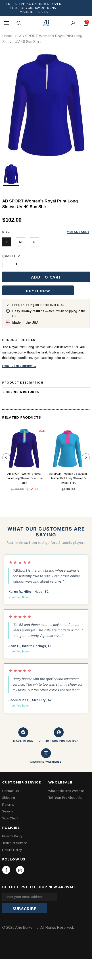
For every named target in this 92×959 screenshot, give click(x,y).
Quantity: (11, 256)
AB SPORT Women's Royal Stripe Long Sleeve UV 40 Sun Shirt (24, 478)
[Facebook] (6, 870)
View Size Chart (78, 231)
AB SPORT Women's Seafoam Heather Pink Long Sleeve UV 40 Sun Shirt (68, 478)
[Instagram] (20, 870)
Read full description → (19, 365)
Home (7, 36)
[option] (46, 104)
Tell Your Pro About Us (65, 797)
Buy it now (38, 291)
